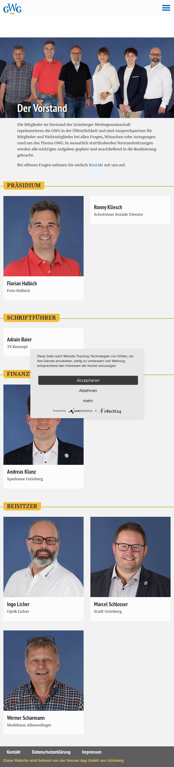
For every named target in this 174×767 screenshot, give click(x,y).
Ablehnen (88, 390)
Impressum (92, 752)
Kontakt (96, 164)
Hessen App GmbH (83, 760)
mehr (88, 400)
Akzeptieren (88, 380)
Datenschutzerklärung (51, 752)
